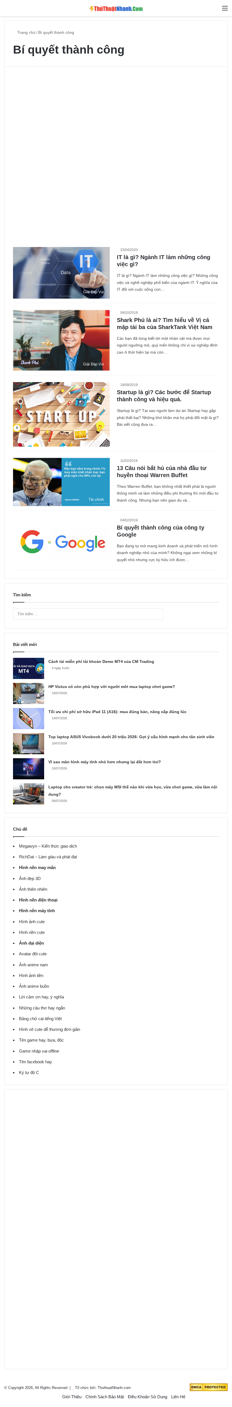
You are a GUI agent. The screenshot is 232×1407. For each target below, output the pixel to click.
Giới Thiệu (71, 1396)
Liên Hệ (178, 1396)
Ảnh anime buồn (34, 986)
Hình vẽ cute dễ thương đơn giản (49, 1029)
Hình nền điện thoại (38, 899)
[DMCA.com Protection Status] (209, 1390)
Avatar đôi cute (33, 953)
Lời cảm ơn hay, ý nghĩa (41, 996)
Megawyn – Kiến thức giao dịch (48, 846)
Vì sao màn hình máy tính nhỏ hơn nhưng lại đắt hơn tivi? (104, 762)
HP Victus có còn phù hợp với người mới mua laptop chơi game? (111, 686)
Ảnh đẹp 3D (30, 878)
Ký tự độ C (29, 1072)
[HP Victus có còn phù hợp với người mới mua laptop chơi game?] (28, 693)
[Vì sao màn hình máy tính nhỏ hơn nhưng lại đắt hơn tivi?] (28, 768)
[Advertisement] (116, 117)
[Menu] (225, 10)
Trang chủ (25, 32)
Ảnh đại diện (31, 943)
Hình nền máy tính (37, 910)
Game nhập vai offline (39, 1051)
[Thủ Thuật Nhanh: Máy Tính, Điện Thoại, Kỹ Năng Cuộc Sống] (116, 8)
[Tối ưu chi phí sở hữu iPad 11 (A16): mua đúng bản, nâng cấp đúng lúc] (28, 718)
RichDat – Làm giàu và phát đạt (48, 856)
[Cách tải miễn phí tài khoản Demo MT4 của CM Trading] (28, 668)
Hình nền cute (32, 932)
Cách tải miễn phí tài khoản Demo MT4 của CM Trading (101, 661)
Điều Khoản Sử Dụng (147, 1396)
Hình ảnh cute (32, 921)
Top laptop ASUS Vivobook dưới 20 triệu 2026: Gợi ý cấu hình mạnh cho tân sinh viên (131, 737)
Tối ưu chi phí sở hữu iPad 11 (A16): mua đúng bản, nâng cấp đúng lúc (117, 711)
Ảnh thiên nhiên (33, 889)
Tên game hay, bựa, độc (41, 1040)
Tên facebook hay (35, 1061)
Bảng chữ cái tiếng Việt (40, 1018)
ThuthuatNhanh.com (114, 1388)
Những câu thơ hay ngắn (42, 1007)
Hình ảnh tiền (31, 975)
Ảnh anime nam (33, 964)
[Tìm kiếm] (215, 10)
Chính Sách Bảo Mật (104, 1396)
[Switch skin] (7, 10)
